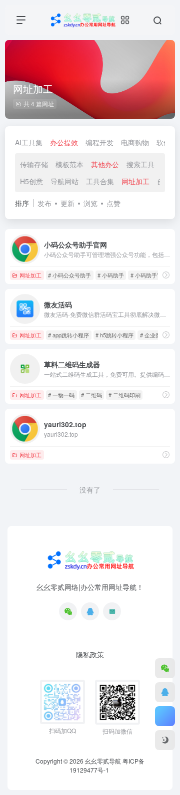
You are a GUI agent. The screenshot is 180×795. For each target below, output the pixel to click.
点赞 (113, 203)
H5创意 (31, 181)
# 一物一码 (61, 395)
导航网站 (64, 181)
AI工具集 (28, 142)
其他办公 (105, 164)
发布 (45, 203)
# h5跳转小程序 (115, 335)
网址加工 (136, 181)
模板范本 (70, 164)
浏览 (91, 203)
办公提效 (64, 142)
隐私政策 (90, 654)
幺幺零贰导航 (103, 761)
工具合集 (100, 181)
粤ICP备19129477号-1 (107, 765)
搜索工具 (140, 164)
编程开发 (100, 142)
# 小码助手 (111, 275)
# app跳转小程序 (68, 335)
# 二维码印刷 (124, 395)
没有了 (90, 490)
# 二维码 (91, 395)
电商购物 (135, 142)
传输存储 (34, 164)
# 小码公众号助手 (69, 275)
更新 (67, 203)
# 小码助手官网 (149, 275)
